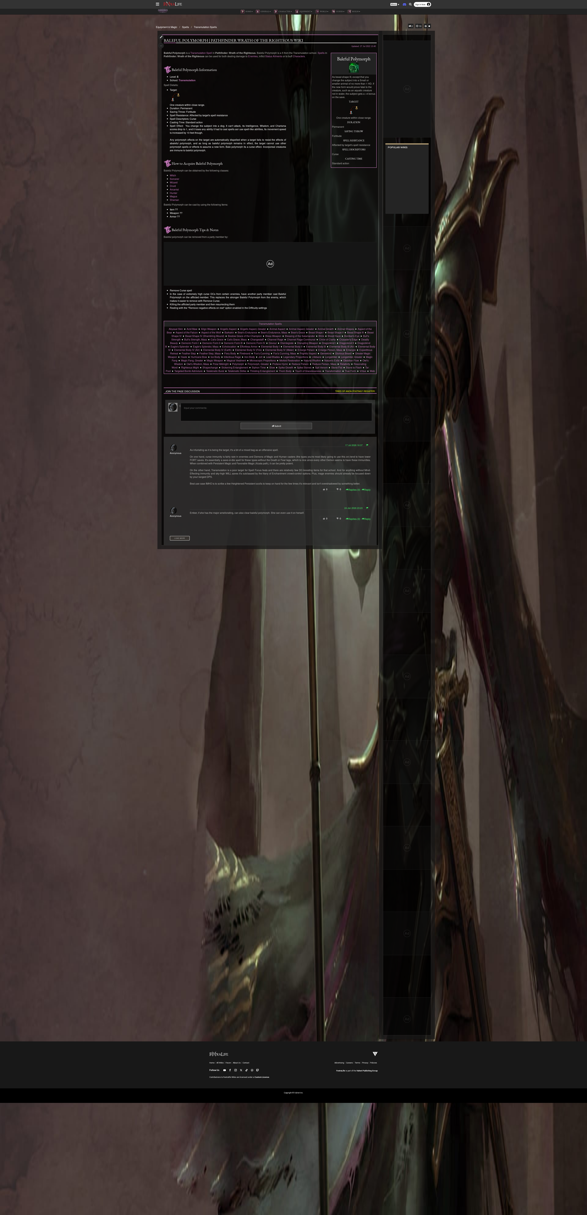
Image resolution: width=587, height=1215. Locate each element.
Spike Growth (286, 367)
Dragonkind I (329, 343)
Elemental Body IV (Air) (187, 350)
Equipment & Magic (166, 27)
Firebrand (245, 353)
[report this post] (367, 445)
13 (419, 26)
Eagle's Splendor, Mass (205, 346)
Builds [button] (355, 11)
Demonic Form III (233, 343)
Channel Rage (275, 339)
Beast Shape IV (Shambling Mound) (204, 336)
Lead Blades (273, 357)
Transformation (333, 371)
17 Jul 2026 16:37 (354, 445)
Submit (277, 425)
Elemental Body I (270, 346)
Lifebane (316, 357)
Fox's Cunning (262, 353)
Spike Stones (304, 367)
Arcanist (174, 189)
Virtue (363, 371)
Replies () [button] (354, 489)
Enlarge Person (306, 350)
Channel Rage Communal (301, 339)
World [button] (323, 11)
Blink (321, 336)
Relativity (345, 364)
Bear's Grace (298, 332)
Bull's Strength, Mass (195, 339)
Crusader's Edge (348, 339)
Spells (185, 27)
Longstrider (331, 357)
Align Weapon (208, 329)
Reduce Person (300, 364)
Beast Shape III (355, 332)
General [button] (264, 11)
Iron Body (249, 357)
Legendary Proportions (295, 357)
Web (372, 371)
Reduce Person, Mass (324, 364)
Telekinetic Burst (215, 371)
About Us (237, 1063)
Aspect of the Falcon (187, 332)
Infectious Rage (232, 357)
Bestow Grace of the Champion (245, 336)
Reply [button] (367, 489)
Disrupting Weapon (307, 343)
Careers (349, 1063)
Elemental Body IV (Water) (279, 350)
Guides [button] (339, 11)
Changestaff (257, 339)
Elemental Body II (292, 346)
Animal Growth (326, 329)
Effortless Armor (248, 346)
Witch (173, 175)
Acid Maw (192, 329)
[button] (395, 4)
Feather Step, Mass (210, 353)
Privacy (365, 1063)
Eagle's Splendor (180, 346)
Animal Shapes (345, 329)
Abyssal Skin (176, 329)
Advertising (339, 1063)
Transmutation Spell (201, 53)
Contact (246, 1063)
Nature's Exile (332, 360)
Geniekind (325, 353)
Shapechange (210, 367)
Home (211, 1063)
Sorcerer (174, 179)
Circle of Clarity (327, 339)
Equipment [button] (305, 11)
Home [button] (248, 11)
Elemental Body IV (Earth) (217, 350)
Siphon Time (259, 367)
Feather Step (189, 353)
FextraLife (340, 1071)
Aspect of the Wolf (211, 332)
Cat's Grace (217, 339)
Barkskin (229, 332)
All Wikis (220, 1063)
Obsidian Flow (351, 360)
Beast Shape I (316, 332)
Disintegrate (287, 343)
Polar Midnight (221, 364)
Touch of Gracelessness (308, 371)
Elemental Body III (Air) (341, 346)
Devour (273, 343)
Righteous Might (190, 367)
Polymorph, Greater (258, 364)
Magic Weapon (215, 360)
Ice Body (215, 357)
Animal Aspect (277, 329)
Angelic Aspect (228, 329)
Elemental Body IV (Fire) (248, 350)
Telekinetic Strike (237, 371)
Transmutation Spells (205, 27)
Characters (299, 56)
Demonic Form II (211, 343)
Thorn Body (285, 371)
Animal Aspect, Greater (301, 329)
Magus (173, 196)
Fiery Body (230, 353)
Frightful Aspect (308, 353)
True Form (350, 371)
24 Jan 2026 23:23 (353, 507)
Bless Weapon (273, 336)
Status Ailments (273, 56)
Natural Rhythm (312, 360)
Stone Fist (336, 367)
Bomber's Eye (351, 336)
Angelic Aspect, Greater (253, 329)
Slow (272, 367)
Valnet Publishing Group (367, 1071)
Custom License (262, 1077)
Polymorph (238, 364)
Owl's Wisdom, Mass (198, 364)
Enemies (253, 56)
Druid (173, 186)
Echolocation (229, 346)
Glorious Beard (343, 353)
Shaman (174, 200)
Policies (373, 1063)
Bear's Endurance (247, 332)
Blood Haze (334, 336)
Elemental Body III (316, 346)
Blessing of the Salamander (300, 336)
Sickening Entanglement (235, 367)
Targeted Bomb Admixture (188, 371)
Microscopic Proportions (263, 360)
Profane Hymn (280, 364)
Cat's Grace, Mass (237, 339)
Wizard (173, 182)
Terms (357, 1063)
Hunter (173, 193)
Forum (228, 1063)
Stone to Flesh (354, 367)
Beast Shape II (335, 332)
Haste (184, 357)
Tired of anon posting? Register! (355, 391)
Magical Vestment (236, 360)
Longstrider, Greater (351, 357)
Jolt (260, 357)
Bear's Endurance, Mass (274, 332)
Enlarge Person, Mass (330, 350)
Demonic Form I (190, 343)
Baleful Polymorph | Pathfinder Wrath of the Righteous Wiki (233, 40)
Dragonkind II (346, 343)
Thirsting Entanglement (262, 371)
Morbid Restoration (289, 360)
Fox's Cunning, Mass (284, 353)
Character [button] (284, 11)
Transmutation (187, 80)
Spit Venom (321, 367)
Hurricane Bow (199, 357)
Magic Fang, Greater (192, 360)
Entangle (351, 350)
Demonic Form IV (255, 343)
